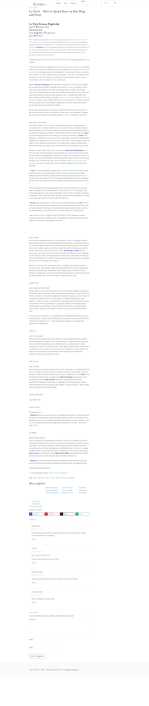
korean (47, 478)
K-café (65, 100)
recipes (58, 3)
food (35, 478)
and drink (41, 478)
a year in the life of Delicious (58, 473)
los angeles (71, 478)
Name (31, 639)
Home (30, 7)
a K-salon (70, 87)
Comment (32, 619)
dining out (73, 3)
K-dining (83, 97)
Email (31, 647)
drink (65, 3)
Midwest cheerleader (70, 42)
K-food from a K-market (66, 97)
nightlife (36, 7)
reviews (63, 478)
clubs (52, 478)
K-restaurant (33, 100)
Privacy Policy (72, 670)
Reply (34, 539)
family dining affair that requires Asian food (68, 67)
